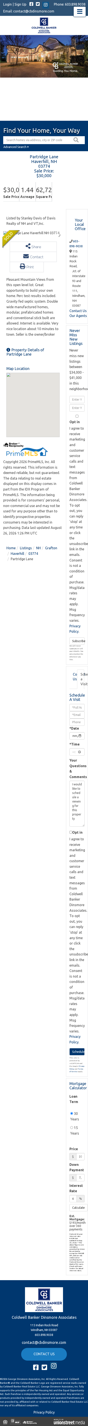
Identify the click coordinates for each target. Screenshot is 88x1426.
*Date (74, 728)
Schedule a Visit (82, 679)
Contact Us (78, 311)
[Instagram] (45, 5)
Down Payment (76, 1167)
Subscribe (78, 641)
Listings (26, 548)
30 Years (74, 1116)
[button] (77, 140)
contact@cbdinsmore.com (33, 11)
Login (7, 4)
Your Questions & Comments (77, 768)
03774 (33, 553)
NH (38, 548)
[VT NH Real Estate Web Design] (69, 1421)
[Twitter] (38, 4)
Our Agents (78, 316)
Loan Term (73, 1099)
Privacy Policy (44, 1412)
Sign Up (20, 4)
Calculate (78, 1207)
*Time (74, 744)
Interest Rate (76, 1188)
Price (73, 1149)
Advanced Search (14, 147)
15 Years (74, 1130)
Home (11, 548)
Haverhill (17, 553)
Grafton (51, 548)
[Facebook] (31, 4)
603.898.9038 (75, 4)
